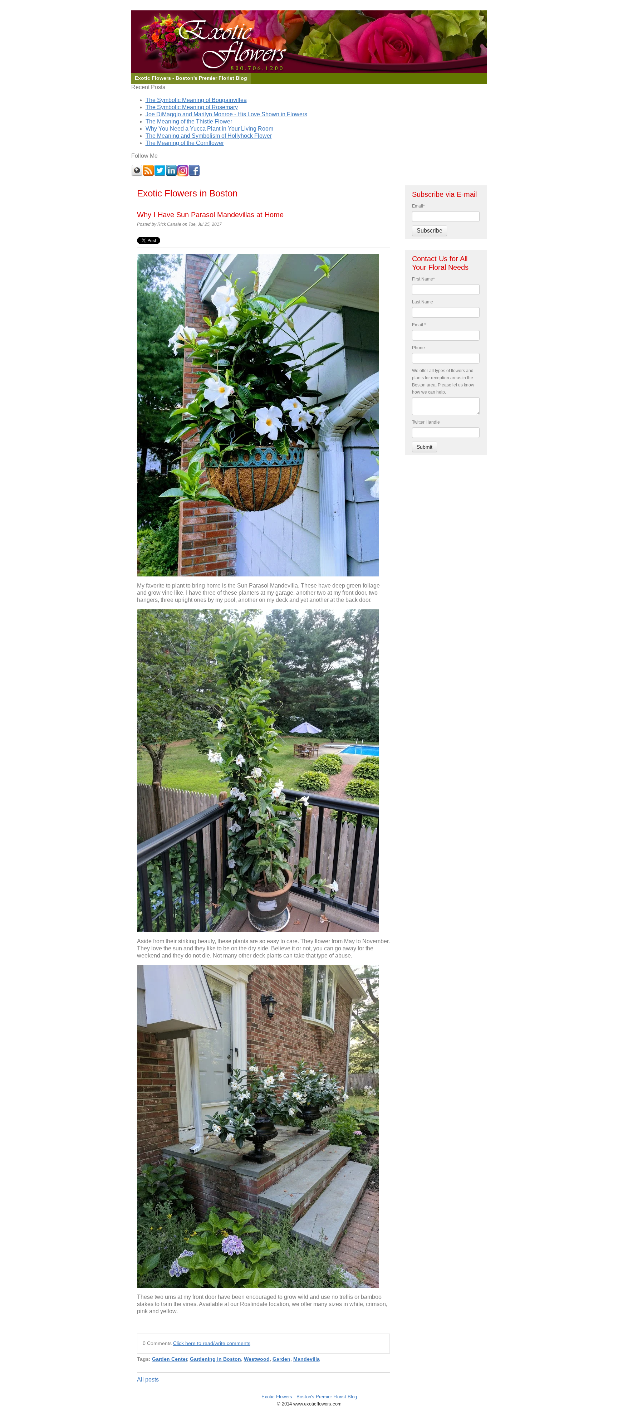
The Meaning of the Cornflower (185, 143)
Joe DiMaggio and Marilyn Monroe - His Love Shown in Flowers (226, 114)
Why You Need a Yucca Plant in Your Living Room (209, 129)
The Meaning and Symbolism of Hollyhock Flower (209, 136)
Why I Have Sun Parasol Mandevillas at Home (210, 215)
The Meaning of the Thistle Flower (189, 121)
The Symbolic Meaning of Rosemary (192, 107)
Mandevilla (306, 1359)
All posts (148, 1380)
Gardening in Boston (215, 1359)
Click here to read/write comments (211, 1343)
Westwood (257, 1359)
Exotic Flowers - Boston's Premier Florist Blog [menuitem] (191, 78)
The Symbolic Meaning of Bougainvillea (196, 100)
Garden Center (169, 1359)
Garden (281, 1359)
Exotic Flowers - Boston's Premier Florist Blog (309, 1396)
